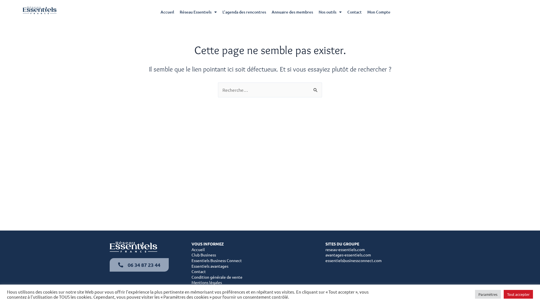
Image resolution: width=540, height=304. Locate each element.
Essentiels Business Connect (217, 260)
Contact (354, 12)
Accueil (167, 12)
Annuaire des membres (292, 12)
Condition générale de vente (217, 277)
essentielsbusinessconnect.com (353, 260)
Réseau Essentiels (196, 12)
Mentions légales (207, 282)
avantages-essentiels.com (348, 254)
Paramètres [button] (488, 294)
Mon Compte (378, 12)
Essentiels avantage (209, 266)
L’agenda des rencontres (244, 12)
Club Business (204, 254)
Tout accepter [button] (518, 294)
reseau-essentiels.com (345, 249)
